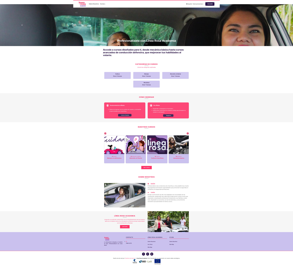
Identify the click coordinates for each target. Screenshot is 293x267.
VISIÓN (152, 192)
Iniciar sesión (125, 115)
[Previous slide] (105, 133)
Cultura (158, 156)
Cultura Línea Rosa (157, 158)
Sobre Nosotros (94, 4)
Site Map (150, 247)
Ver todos (146, 167)
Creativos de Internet (130, 258)
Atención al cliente (136, 156)
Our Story (150, 244)
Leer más (125, 226)
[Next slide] (188, 133)
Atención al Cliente (135, 158)
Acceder (210, 4)
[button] (195, 4)
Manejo (115, 156)
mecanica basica (178, 158)
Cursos (102, 4)
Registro (168, 115)
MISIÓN (152, 183)
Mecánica (179, 156)
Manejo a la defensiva (114, 158)
